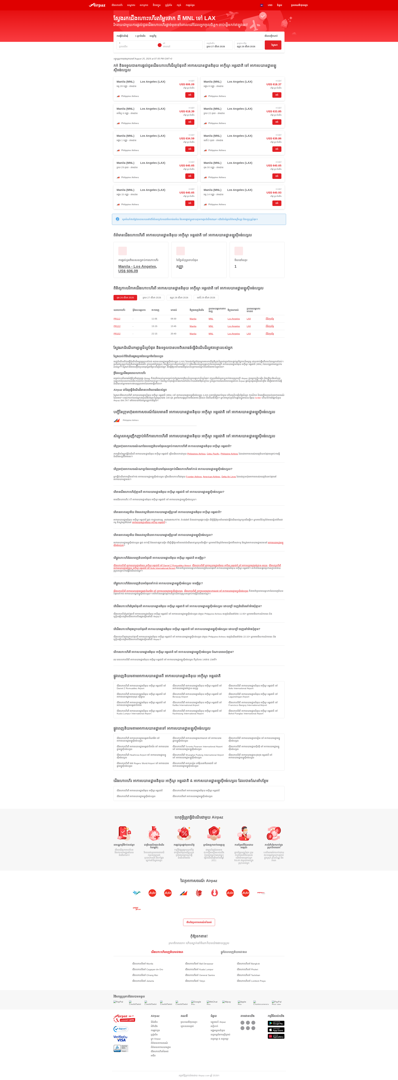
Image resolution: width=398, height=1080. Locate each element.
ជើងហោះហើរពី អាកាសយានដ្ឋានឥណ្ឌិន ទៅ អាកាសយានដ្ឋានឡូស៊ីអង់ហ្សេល (254, 739)
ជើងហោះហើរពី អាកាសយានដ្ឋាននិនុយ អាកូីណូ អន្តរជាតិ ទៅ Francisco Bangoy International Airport (253, 703)
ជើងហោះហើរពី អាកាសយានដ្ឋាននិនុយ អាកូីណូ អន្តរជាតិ (140, 790)
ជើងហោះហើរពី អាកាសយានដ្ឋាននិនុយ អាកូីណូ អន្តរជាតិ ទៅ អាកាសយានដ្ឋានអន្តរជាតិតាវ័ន (141, 703)
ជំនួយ (279, 5)
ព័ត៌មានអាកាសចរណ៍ (159, 1043)
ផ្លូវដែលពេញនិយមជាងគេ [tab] (234, 952)
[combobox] (137, 46)
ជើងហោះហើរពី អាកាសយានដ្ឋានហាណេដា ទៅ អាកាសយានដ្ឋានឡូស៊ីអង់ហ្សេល (216, 591)
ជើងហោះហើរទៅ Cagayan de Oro (147, 969)
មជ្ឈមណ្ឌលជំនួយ (218, 1030)
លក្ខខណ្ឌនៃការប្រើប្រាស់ (220, 1034)
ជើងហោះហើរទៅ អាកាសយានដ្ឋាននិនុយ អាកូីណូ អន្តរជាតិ (196, 790)
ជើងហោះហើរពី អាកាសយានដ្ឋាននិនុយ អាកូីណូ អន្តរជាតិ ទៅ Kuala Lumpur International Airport (141, 712)
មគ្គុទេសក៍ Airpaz (218, 1022)
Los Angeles (234, 318)
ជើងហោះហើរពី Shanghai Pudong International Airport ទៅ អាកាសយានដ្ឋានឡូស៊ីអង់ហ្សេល (198, 756)
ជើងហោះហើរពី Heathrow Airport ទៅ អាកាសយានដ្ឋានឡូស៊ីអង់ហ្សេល (141, 756)
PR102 (117, 333)
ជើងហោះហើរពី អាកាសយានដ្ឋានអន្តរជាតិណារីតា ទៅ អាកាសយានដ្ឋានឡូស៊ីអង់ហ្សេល (148, 591)
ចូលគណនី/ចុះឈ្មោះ (189, 1022)
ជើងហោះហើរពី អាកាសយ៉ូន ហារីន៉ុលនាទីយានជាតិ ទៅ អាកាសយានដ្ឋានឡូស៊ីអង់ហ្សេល (195, 764)
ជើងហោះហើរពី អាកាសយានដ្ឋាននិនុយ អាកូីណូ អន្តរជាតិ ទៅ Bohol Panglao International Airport (253, 712)
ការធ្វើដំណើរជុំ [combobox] (122, 36)
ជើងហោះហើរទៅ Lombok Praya (251, 981)
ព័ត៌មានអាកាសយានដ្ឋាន (161, 1047)
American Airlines (211, 476)
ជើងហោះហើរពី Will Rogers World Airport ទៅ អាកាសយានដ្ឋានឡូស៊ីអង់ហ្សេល (143, 764)
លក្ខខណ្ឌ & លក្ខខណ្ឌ (220, 1039)
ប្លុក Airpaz (156, 1039)
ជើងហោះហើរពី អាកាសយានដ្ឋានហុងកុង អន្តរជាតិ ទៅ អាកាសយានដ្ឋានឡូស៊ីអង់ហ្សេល (250, 756)
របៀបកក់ (214, 1026)
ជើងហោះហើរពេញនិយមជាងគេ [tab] (167, 952)
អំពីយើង (154, 1026)
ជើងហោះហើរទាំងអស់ (160, 1051)
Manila (193, 318)
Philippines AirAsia (196, 454)
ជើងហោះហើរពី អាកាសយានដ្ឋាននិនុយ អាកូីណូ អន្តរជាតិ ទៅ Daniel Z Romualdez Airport (152, 565)
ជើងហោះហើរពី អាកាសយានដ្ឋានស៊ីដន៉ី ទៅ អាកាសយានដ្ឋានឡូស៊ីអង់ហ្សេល (254, 747)
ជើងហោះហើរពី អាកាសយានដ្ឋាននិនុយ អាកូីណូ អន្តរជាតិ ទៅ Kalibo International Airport (197, 703)
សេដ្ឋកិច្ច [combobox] (153, 36)
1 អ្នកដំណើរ (140, 36)
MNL (211, 318)
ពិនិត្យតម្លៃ (270, 318)
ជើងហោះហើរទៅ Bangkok (248, 963)
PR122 (117, 326)
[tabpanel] (199, 969)
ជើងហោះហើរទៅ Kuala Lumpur (199, 969)
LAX (249, 318)
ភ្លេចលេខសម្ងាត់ (187, 1026)
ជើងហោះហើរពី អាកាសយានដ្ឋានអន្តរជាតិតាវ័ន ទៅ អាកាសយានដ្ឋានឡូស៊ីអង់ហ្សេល (143, 747)
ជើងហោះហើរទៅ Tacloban (248, 975)
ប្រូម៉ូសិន (154, 1034)
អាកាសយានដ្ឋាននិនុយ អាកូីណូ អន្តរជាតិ (148, 522)
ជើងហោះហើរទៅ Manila (142, 963)
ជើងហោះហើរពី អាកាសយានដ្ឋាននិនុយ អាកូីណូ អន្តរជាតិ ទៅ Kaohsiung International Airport (197, 712)
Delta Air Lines (229, 476)
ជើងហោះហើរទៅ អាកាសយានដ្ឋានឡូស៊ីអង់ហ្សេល (193, 796)
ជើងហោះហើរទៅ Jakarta (143, 981)
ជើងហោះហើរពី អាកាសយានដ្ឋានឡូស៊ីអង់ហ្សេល (136, 796)
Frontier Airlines (194, 476)
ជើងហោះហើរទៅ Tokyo (195, 981)
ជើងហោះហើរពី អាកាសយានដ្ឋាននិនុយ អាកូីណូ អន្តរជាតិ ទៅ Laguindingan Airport (253, 695)
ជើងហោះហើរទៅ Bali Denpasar (199, 963)
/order (258, 398)
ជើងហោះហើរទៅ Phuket (247, 969)
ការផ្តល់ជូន (155, 1030)
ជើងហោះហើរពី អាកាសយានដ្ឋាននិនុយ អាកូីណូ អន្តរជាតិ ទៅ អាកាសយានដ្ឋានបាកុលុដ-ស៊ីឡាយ (141, 695)
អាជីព (153, 1055)
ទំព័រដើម (154, 1022)
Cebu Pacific (213, 454)
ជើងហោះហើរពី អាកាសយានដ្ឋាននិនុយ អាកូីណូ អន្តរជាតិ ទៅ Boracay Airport (197, 695)
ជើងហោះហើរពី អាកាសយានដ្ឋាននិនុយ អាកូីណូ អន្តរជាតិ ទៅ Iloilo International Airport (253, 687)
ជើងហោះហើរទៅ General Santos (200, 975)
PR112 (117, 318)
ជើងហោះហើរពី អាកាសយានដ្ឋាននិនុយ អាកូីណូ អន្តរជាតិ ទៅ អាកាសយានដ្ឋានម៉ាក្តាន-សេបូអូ (229, 565)
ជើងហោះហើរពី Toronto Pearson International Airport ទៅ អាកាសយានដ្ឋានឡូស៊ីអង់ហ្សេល (197, 747)
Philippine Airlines (229, 454)
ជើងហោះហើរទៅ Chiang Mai (145, 975)
